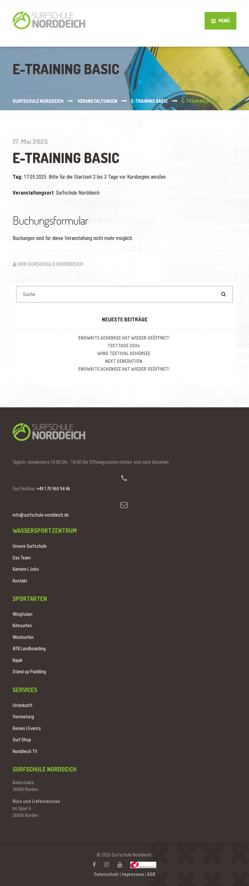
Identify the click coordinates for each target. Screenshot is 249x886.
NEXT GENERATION (123, 361)
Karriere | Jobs (26, 569)
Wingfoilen (22, 614)
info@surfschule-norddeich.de (41, 515)
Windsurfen (23, 637)
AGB (151, 874)
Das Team (22, 557)
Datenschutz (106, 874)
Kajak (17, 660)
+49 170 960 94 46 (53, 488)
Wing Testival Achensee (123, 353)
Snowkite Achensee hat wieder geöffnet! (124, 338)
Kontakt (20, 580)
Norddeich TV (25, 751)
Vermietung (23, 716)
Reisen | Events (27, 728)
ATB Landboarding (29, 648)
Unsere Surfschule (30, 546)
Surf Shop (22, 739)
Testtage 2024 (123, 345)
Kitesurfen (22, 625)
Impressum (133, 874)
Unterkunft (22, 705)
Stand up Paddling (29, 671)
